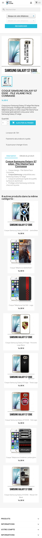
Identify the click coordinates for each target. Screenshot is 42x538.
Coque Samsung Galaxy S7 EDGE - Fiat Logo (21, 420)
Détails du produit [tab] (27, 156)
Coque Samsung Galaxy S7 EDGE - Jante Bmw (21, 230)
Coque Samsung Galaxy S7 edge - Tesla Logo (21, 383)
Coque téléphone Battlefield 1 (21, 268)
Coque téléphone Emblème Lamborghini (21, 457)
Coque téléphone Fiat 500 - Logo (21, 305)
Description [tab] (11, 156)
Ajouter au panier (22, 122)
